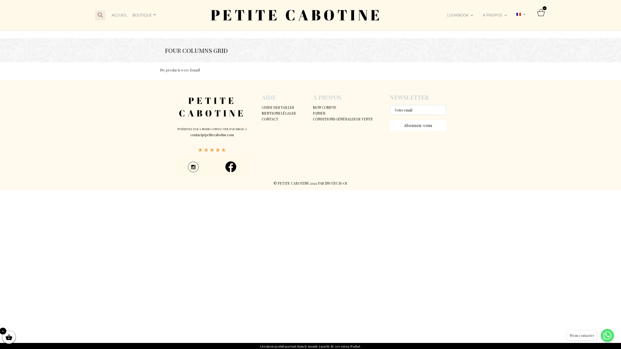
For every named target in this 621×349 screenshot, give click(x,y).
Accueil (119, 15)
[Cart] (541, 15)
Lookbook (457, 15)
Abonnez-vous (418, 125)
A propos (492, 15)
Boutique (142, 15)
